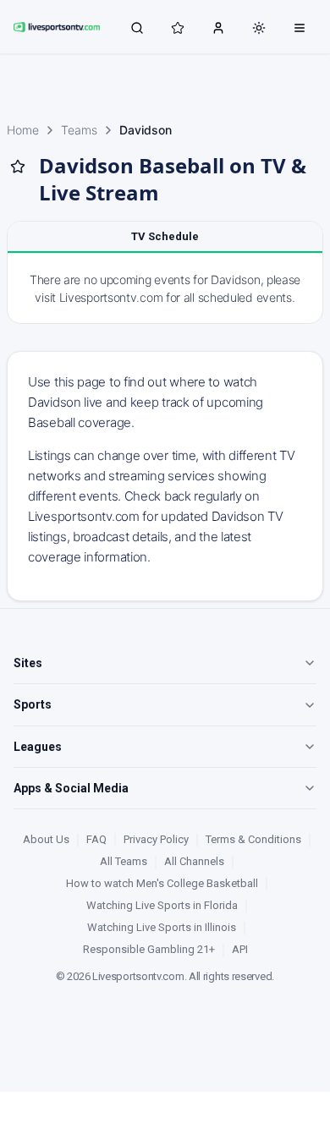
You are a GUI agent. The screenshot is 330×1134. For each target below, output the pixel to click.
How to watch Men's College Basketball (162, 883)
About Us (46, 839)
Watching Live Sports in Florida (162, 905)
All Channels (194, 861)
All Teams (123, 861)
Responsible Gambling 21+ (149, 949)
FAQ (96, 839)
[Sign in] (218, 27)
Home (23, 130)
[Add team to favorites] (18, 167)
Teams (79, 130)
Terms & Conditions (253, 839)
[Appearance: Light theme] (259, 28)
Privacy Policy (156, 839)
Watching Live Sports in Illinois (161, 927)
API (240, 949)
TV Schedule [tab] (165, 236)
